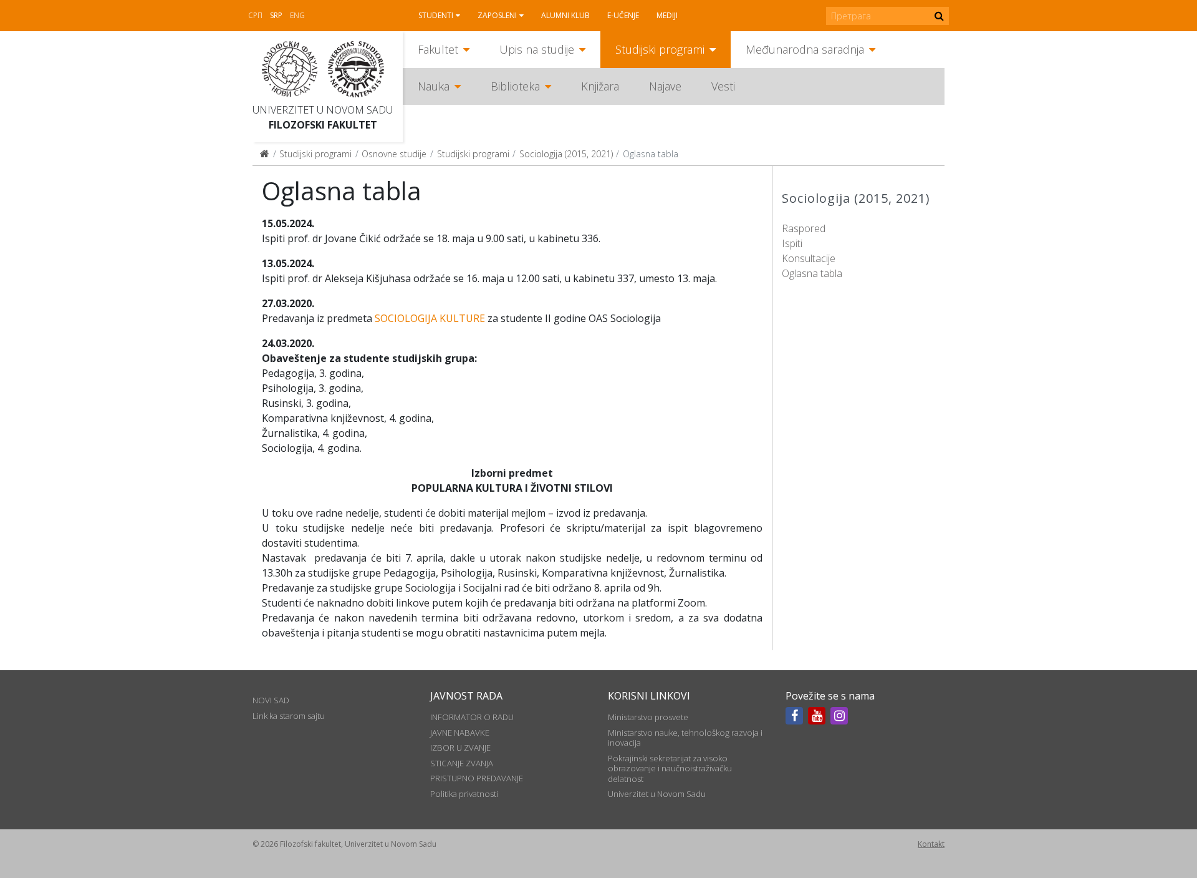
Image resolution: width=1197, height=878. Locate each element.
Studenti (435, 15)
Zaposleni (497, 15)
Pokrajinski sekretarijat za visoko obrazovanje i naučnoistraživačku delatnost (670, 768)
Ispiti (792, 243)
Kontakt (931, 844)
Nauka (433, 86)
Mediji (667, 15)
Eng (297, 15)
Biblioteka (515, 86)
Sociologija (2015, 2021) (566, 154)
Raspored (803, 228)
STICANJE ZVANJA (461, 763)
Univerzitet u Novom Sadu (322, 110)
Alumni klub (565, 15)
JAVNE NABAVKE (459, 732)
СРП (255, 15)
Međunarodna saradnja (805, 49)
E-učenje (623, 15)
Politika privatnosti (464, 793)
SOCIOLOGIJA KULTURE (430, 318)
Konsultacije (808, 258)
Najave (665, 86)
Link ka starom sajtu (288, 715)
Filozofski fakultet (323, 125)
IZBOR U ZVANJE (460, 747)
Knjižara (600, 86)
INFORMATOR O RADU (472, 717)
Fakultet (438, 49)
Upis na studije (536, 49)
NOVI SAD (270, 700)
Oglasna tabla (812, 273)
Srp (276, 15)
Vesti (723, 86)
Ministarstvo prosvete (648, 717)
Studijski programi (659, 49)
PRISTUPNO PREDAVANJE (476, 778)
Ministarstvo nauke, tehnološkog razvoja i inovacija (685, 737)
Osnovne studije (394, 154)
